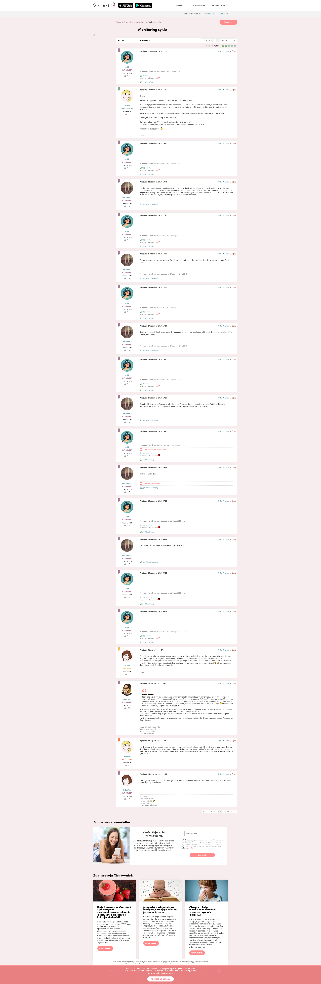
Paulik (127, 666)
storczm (127, 105)
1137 (210, 40)
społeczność (218, 5)
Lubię (227, 51)
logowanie (223, 14)
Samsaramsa (127, 198)
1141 (226, 40)
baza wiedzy (199, 5)
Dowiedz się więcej (165, 973)
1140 (222, 40)
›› (234, 40)
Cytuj (220, 51)
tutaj (191, 848)
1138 (214, 40)
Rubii (127, 67)
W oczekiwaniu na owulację (134, 22)
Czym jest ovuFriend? (192, 14)
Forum (118, 22)
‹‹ (202, 40)
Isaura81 (127, 699)
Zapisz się (202, 855)
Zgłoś (234, 51)
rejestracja (210, 14)
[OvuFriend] (104, 7)
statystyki (181, 5)
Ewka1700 (127, 790)
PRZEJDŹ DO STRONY (160, 979)
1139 (218, 40)
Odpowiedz (228, 22)
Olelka (127, 756)
